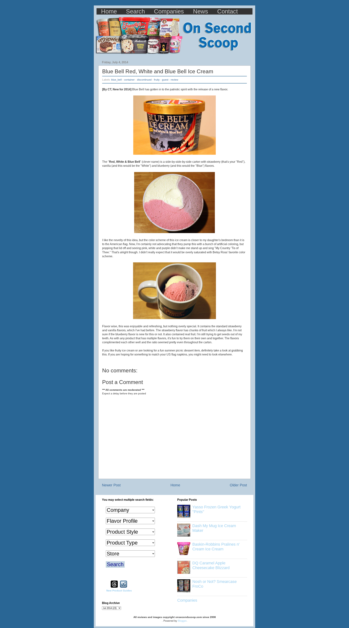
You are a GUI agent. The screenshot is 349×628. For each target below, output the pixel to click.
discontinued (144, 79)
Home (109, 11)
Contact (227, 11)
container (129, 79)
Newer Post (111, 485)
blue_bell (116, 79)
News (200, 11)
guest (165, 79)
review (174, 79)
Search (135, 11)
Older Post (238, 485)
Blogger (182, 620)
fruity (157, 79)
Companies (169, 11)
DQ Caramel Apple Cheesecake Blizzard (211, 565)
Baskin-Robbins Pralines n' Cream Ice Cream (216, 546)
